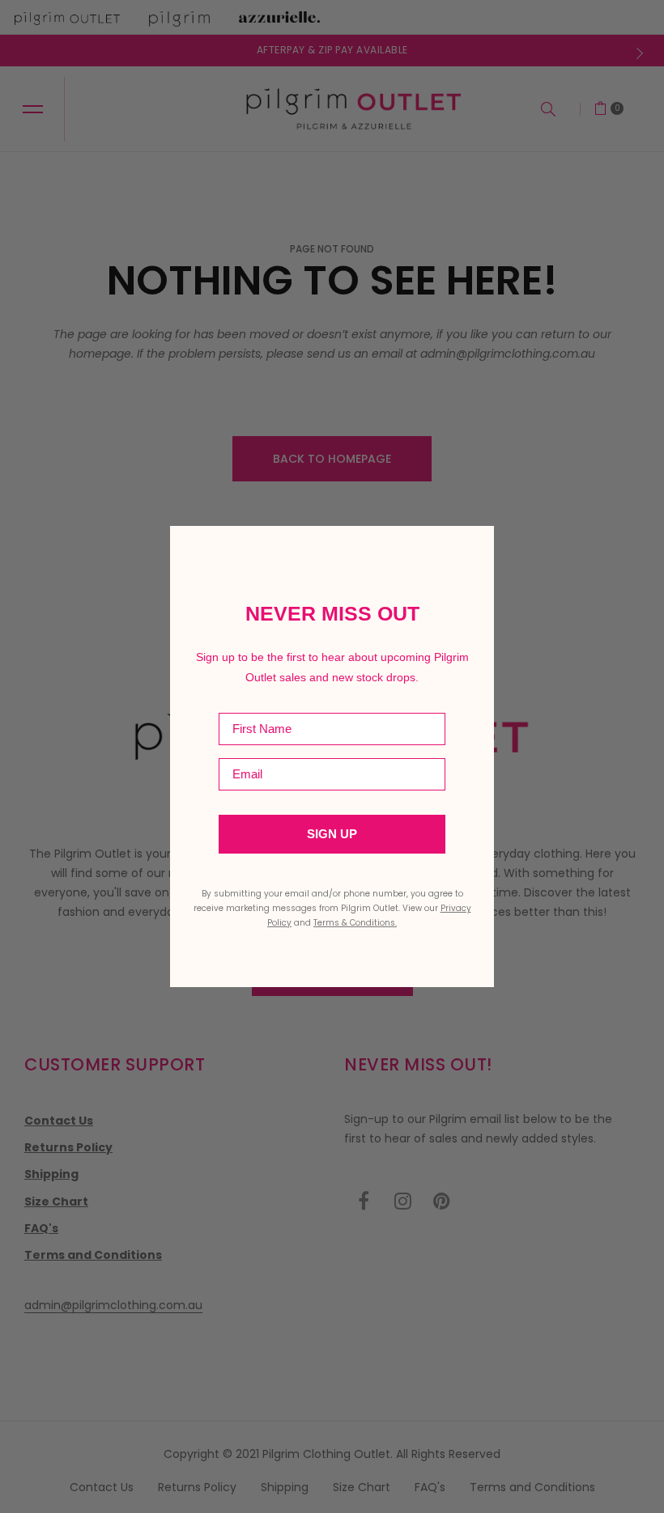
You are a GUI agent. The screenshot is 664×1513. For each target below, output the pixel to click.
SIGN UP (332, 834)
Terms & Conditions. (355, 923)
